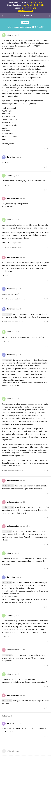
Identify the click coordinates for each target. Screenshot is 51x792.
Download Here (35, 2)
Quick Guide (38, 5)
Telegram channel (28, 8)
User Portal (27, 5)
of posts (24, 16)
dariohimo (9, 486)
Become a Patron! (25, 10)
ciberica (8, 314)
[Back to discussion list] (2, 15)
